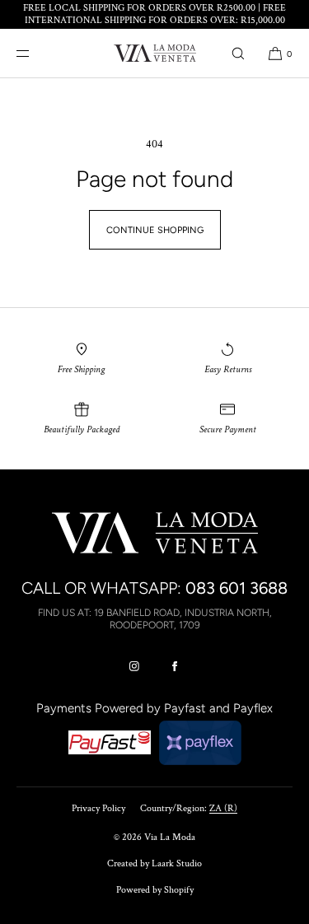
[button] (238, 53)
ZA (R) (223, 808)
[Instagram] (134, 666)
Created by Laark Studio (154, 863)
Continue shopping (155, 230)
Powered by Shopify (155, 890)
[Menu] (36, 53)
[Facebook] (175, 666)
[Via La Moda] (155, 53)
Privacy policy (98, 808)
